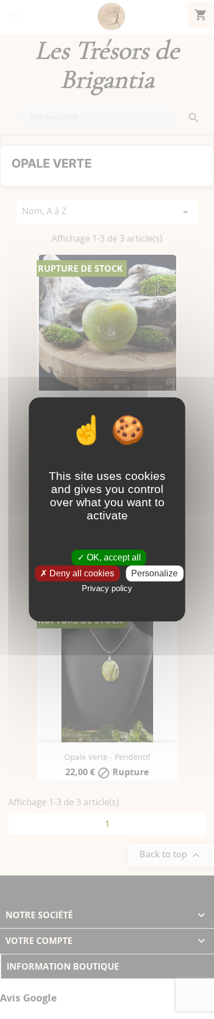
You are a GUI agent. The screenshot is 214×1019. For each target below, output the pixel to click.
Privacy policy (107, 588)
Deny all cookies (80, 574)
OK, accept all (113, 557)
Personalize (154, 574)
